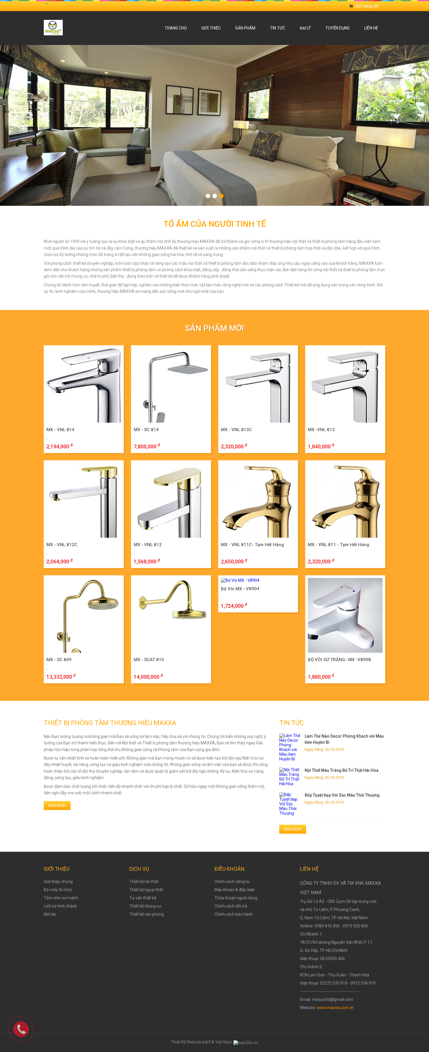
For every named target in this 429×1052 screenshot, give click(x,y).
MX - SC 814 (146, 429)
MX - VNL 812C (61, 544)
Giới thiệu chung (58, 881)
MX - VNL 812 (148, 544)
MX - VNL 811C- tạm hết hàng (252, 544)
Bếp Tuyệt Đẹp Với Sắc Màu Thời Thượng (342, 795)
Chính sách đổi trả (230, 906)
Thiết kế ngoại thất (146, 889)
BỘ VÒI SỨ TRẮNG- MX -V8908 (339, 659)
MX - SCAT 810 (149, 659)
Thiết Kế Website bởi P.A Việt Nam (202, 1042)
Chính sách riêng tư (232, 881)
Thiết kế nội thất (143, 881)
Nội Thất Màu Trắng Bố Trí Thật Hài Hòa (342, 770)
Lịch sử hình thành (60, 906)
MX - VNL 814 (60, 429)
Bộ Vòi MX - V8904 (240, 588)
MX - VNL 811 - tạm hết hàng (338, 544)
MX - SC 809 (59, 659)
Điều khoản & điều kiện (234, 889)
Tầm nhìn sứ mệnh (61, 898)
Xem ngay (57, 805)
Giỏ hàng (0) (367, 6)
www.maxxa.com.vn (335, 1007)
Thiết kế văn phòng (146, 914)
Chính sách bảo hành (233, 914)
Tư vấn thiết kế (142, 898)
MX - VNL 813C (236, 429)
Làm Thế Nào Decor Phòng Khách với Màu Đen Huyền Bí (344, 739)
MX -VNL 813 (321, 429)
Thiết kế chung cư (145, 906)
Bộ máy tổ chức (58, 889)
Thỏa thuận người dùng (235, 898)
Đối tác (50, 914)
